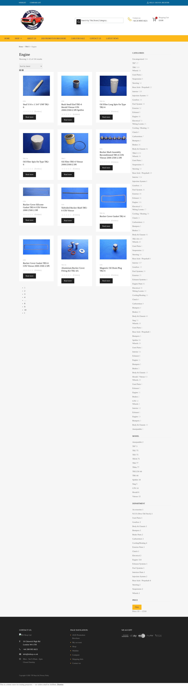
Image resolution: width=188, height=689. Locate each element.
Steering (135, 83)
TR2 (134, 451)
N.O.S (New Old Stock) (141, 514)
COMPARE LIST (35, 3)
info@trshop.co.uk (30, 654)
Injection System (139, 96)
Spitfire (135, 340)
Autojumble (137, 429)
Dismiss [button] (60, 685)
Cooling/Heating (139, 295)
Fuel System (137, 104)
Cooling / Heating (139, 128)
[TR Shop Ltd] (32, 29)
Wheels (135, 71)
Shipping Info (77, 659)
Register (165, 3)
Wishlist (75, 651)
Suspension (136, 79)
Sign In (158, 3)
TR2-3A (102, 101)
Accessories (137, 510)
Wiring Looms (138, 124)
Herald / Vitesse (138, 377)
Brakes (135, 145)
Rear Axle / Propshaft (140, 87)
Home (7, 38)
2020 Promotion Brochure (53, 38)
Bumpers (136, 141)
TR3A (134, 459)
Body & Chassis (138, 149)
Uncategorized (138, 59)
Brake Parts (136, 535)
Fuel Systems (137, 271)
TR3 (134, 455)
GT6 (24, 101)
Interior (135, 91)
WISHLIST (22, 3)
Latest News (112, 38)
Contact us (95, 38)
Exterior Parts (137, 547)
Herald (135, 492)
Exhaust (135, 112)
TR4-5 (27, 47)
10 (25, 310)
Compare (76, 655)
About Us (31, 38)
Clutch (135, 132)
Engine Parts (137, 284)
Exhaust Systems (139, 280)
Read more (29, 117)
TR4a (134, 467)
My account (77, 642)
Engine (135, 116)
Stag (134, 320)
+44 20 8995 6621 (139, 21)
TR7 (134, 63)
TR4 (134, 463)
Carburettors (137, 136)
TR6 (134, 67)
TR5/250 (135, 471)
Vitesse (135, 496)
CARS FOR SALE (78, 38)
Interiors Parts (137, 572)
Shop (17, 38)
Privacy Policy (44, 675)
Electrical (136, 121)
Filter (137, 607)
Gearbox (135, 100)
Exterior (135, 108)
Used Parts (136, 75)
